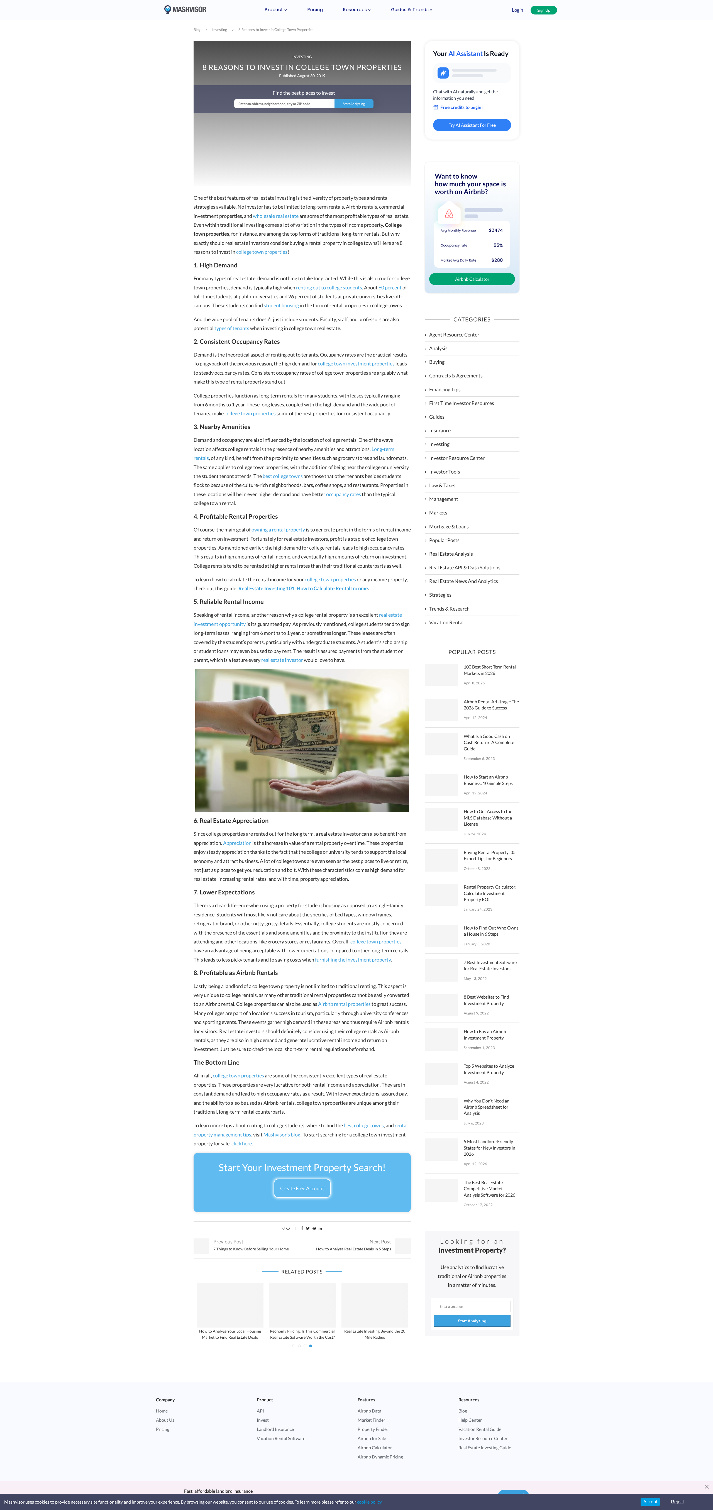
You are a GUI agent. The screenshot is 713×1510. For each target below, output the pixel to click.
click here (241, 1143)
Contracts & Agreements (456, 375)
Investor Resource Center (457, 458)
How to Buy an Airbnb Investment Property (485, 1034)
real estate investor (282, 660)
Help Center (470, 1420)
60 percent (390, 287)
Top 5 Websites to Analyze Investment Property (489, 1069)
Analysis (438, 348)
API (260, 1410)
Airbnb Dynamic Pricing (380, 1456)
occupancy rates (343, 494)
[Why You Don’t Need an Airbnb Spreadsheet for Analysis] (441, 1109)
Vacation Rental (446, 622)
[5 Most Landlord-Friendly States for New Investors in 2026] (441, 1149)
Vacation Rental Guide (479, 1429)
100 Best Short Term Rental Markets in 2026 (490, 669)
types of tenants (231, 328)
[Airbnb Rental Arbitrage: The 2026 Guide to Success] (441, 710)
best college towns (283, 476)
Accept (650, 1501)
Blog (197, 29)
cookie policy (369, 1501)
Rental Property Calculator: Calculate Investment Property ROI (490, 893)
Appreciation (237, 843)
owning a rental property (278, 529)
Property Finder (373, 1429)
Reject (677, 1501)
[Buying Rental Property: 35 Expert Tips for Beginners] (441, 860)
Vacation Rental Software (281, 1438)
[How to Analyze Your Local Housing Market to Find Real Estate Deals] (230, 1305)
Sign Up (543, 10)
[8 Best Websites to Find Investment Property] (441, 1005)
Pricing (315, 9)
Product (274, 9)
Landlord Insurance (275, 1429)
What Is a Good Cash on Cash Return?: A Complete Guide (489, 742)
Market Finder (371, 1420)
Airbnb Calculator (472, 279)
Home (162, 1410)
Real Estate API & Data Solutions (464, 567)
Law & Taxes (442, 485)
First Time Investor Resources (461, 403)
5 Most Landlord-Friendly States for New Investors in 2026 (489, 1148)
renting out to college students (329, 287)
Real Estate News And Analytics (463, 581)
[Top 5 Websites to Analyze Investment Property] (441, 1074)
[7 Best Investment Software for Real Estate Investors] (441, 970)
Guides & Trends (410, 9)
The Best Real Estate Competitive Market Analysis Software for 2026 (489, 1188)
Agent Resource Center (454, 334)
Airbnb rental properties (344, 1004)
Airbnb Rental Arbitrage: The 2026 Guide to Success (491, 704)
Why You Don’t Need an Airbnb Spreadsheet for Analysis (486, 1107)
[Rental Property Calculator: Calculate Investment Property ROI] (441, 895)
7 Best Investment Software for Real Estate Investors (490, 965)
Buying (437, 362)
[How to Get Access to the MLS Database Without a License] (441, 819)
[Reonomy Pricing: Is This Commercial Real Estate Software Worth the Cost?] (302, 1305)
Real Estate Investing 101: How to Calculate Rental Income (303, 588)
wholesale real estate (276, 216)
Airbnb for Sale (372, 1438)
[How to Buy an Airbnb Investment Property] (441, 1039)
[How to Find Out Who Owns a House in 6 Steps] (441, 936)
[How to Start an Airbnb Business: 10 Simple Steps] (441, 785)
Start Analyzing (472, 1321)
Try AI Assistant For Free (472, 125)
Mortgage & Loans (449, 526)
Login (517, 10)
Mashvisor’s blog (281, 1134)
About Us (165, 1420)
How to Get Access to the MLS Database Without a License (488, 817)
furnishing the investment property (353, 960)
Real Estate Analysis (451, 554)
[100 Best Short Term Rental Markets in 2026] (441, 675)
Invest (263, 1420)
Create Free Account (302, 1188)
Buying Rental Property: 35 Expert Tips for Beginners (490, 855)
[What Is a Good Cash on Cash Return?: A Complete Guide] (441, 744)
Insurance (440, 430)
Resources (355, 9)
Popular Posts (444, 540)
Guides (437, 417)
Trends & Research (449, 609)
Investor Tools (444, 472)
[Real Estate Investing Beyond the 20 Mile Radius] (374, 1305)
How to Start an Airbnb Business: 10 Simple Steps (488, 780)
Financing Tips (445, 389)
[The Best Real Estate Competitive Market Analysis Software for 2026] (441, 1190)
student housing (281, 305)
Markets (438, 512)
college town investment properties (356, 363)
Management (443, 499)
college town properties (261, 252)
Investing (219, 29)
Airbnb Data (369, 1410)
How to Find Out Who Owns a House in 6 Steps (491, 930)
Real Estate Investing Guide (484, 1447)
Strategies (440, 595)
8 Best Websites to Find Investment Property (486, 1000)
